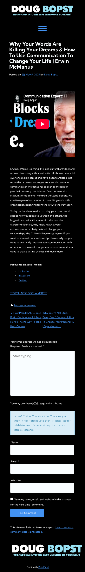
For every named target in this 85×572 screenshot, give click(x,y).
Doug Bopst (51, 74)
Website (16, 480)
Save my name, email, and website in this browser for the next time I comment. (40, 502)
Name (15, 442)
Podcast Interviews (25, 305)
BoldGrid (43, 567)
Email (15, 461)
